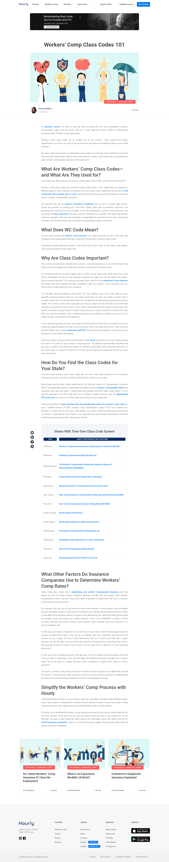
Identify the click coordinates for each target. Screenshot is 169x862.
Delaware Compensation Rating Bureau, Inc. (78, 455)
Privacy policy (106, 857)
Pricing (57, 838)
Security (93, 857)
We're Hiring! (93, 842)
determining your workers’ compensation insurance (95, 592)
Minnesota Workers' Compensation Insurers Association (83, 486)
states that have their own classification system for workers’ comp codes (93, 404)
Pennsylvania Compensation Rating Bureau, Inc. (79, 531)
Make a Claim (111, 830)
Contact (83, 846)
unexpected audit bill (75, 330)
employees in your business (115, 280)
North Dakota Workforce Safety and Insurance (79, 522)
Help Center (110, 834)
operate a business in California (79, 204)
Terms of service (142, 857)
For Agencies (111, 846)
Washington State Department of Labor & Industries (81, 540)
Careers (83, 842)
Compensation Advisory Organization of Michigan (80, 477)
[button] (37, 4)
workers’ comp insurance (76, 235)
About (82, 834)
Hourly (92, 340)
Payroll (57, 834)
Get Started (143, 4)
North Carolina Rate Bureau (71, 513)
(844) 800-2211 (94, 846)
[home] (23, 4)
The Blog (109, 838)
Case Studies (111, 842)
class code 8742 (61, 214)
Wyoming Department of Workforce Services (78, 558)
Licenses (83, 838)
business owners (52, 127)
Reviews (58, 842)
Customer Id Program (123, 857)
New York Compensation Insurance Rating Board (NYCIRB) (84, 504)
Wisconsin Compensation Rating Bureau (76, 549)
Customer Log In (126, 4)
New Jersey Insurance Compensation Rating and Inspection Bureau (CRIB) (91, 495)
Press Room (85, 830)
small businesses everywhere (54, 722)
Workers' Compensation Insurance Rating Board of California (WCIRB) (89, 446)
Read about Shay (51, 27)
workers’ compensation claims (110, 387)
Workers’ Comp (51, 4)
